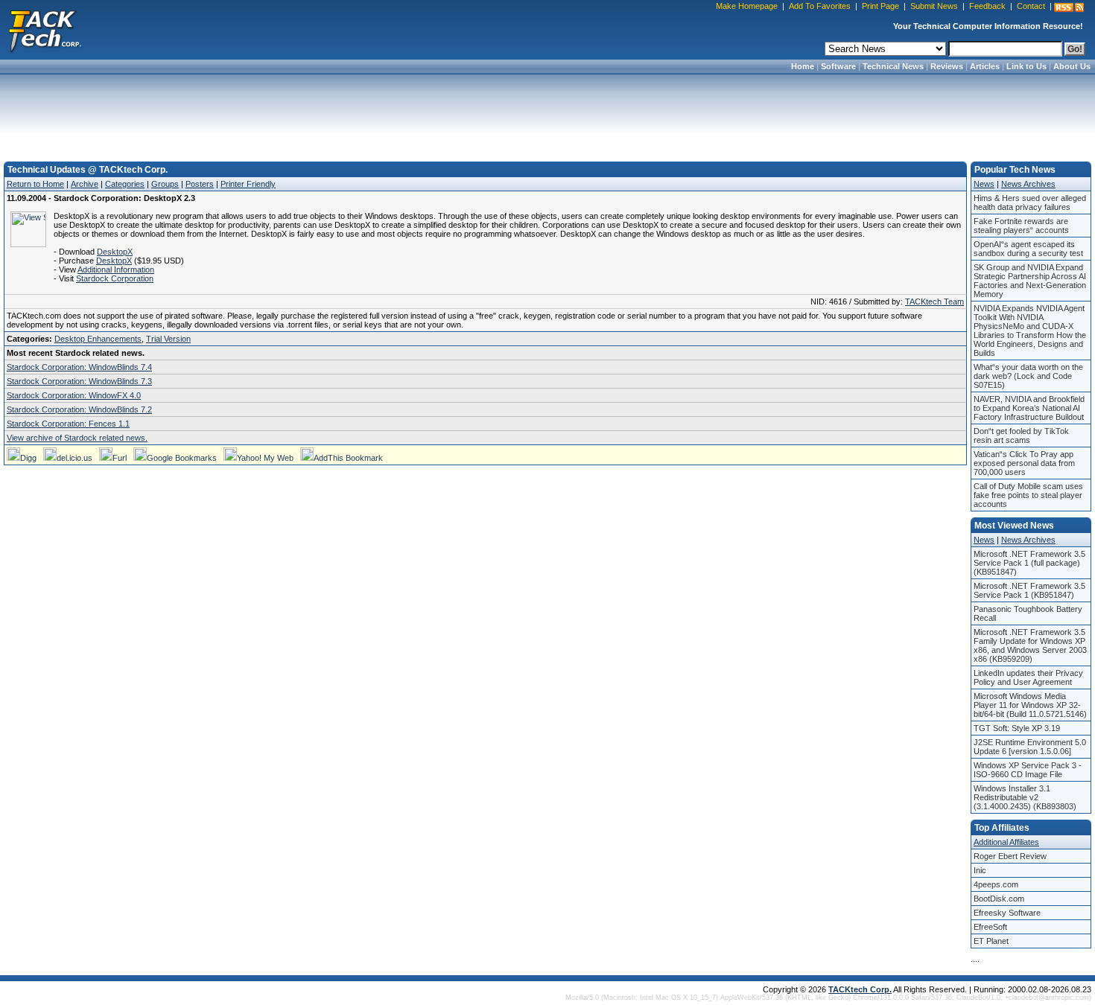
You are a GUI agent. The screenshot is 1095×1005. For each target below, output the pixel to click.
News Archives (1028, 183)
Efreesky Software (1007, 912)
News (984, 183)
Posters (199, 183)
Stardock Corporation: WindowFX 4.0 (74, 395)
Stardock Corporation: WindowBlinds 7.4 (79, 367)
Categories (125, 183)
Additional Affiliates (1006, 842)
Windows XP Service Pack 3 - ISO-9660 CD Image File (1028, 770)
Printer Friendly (248, 183)
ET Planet (991, 941)
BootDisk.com (999, 898)
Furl (119, 457)
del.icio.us (74, 457)
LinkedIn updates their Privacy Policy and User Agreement (1028, 677)
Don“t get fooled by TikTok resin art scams (1021, 435)
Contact (1031, 5)
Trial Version (168, 338)
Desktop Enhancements (98, 338)
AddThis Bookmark (348, 457)
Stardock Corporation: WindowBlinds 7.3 (79, 381)
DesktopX (115, 251)
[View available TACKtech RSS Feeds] (1069, 7)
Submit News (934, 5)
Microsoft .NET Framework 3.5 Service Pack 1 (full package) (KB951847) (1029, 562)
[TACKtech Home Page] (44, 30)
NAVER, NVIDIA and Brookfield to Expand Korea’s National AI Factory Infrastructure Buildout (1029, 408)
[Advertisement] (547, 113)
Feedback (987, 5)
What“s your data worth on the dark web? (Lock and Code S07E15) (1028, 376)
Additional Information (115, 269)
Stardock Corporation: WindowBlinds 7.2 (79, 409)
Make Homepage (747, 5)
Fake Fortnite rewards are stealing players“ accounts (1021, 225)
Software (838, 66)
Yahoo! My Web (265, 457)
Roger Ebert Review (1010, 856)
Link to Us (1026, 66)
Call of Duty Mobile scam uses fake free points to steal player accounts (1028, 495)
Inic (980, 870)
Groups (165, 183)
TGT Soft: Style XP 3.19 (1017, 728)
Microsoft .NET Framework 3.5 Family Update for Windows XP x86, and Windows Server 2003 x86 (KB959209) (1030, 645)
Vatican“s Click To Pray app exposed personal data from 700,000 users (1024, 463)
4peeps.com (996, 884)
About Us (1072, 66)
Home (802, 66)
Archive (84, 183)
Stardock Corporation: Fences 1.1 (68, 423)
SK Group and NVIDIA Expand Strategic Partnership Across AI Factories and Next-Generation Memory (1030, 281)
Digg (28, 457)
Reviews (946, 66)
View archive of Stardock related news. (77, 437)
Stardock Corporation (114, 278)
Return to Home (35, 183)
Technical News (893, 66)
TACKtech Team (934, 301)
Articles (985, 66)
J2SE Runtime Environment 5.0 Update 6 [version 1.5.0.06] (1030, 747)
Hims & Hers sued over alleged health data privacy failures (1030, 202)
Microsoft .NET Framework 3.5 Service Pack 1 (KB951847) (1029, 590)
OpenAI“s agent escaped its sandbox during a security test (1028, 249)
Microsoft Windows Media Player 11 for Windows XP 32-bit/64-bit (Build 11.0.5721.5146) (1030, 705)
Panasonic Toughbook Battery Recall (1028, 613)
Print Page (880, 5)
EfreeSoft (990, 926)
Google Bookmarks (182, 457)
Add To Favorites (820, 5)
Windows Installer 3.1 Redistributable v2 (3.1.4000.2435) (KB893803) (1025, 797)
